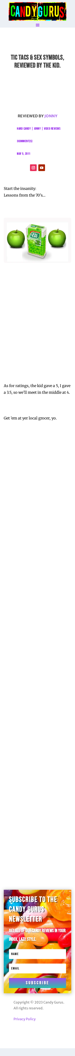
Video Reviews (52, 129)
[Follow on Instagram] (33, 167)
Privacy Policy (25, 1019)
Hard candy (24, 129)
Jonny (51, 116)
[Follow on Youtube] (41, 167)
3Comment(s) (24, 141)
